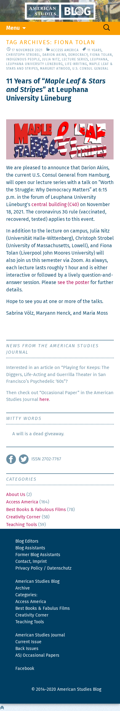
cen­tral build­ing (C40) (55, 204)
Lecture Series (75, 59)
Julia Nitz (51, 59)
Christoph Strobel (23, 54)
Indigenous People (23, 59)
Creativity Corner (23, 517)
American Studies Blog (37, 581)
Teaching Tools (21, 524)
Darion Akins (54, 54)
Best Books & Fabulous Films (36, 509)
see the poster (73, 282)
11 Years (94, 50)
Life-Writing (76, 64)
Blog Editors (26, 541)
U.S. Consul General (90, 68)
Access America (65, 50)
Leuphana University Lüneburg (34, 64)
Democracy (78, 54)
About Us (15, 494)
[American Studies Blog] (60, 11)
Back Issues (26, 649)
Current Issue (28, 642)
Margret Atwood (55, 68)
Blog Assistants (30, 548)
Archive (22, 588)
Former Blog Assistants (37, 555)
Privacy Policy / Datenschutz (43, 568)
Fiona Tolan (101, 54)
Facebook (24, 669)
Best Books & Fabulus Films (42, 608)
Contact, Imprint (31, 561)
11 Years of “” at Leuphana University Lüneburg (56, 90)
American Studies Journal (40, 635)
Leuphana (99, 59)
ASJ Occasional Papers (37, 655)
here (44, 399)
